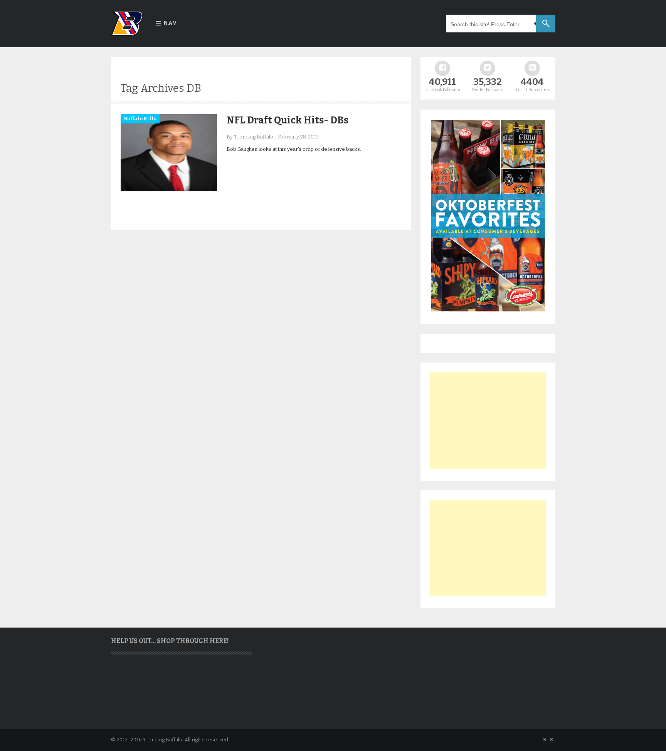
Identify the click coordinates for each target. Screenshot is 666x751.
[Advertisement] (488, 420)
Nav (170, 23)
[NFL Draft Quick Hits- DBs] (169, 189)
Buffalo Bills (140, 119)
